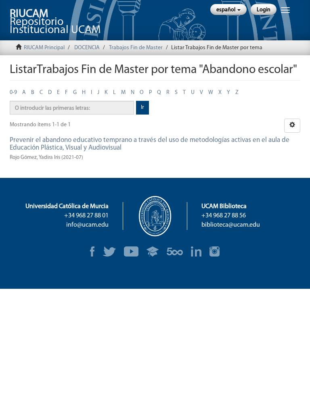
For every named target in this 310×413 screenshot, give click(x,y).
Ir (142, 107)
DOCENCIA (87, 48)
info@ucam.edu (87, 225)
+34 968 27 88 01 (86, 216)
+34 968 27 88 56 (223, 216)
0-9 (13, 93)
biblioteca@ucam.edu (230, 225)
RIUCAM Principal (44, 48)
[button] (228, 9)
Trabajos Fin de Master (136, 48)
